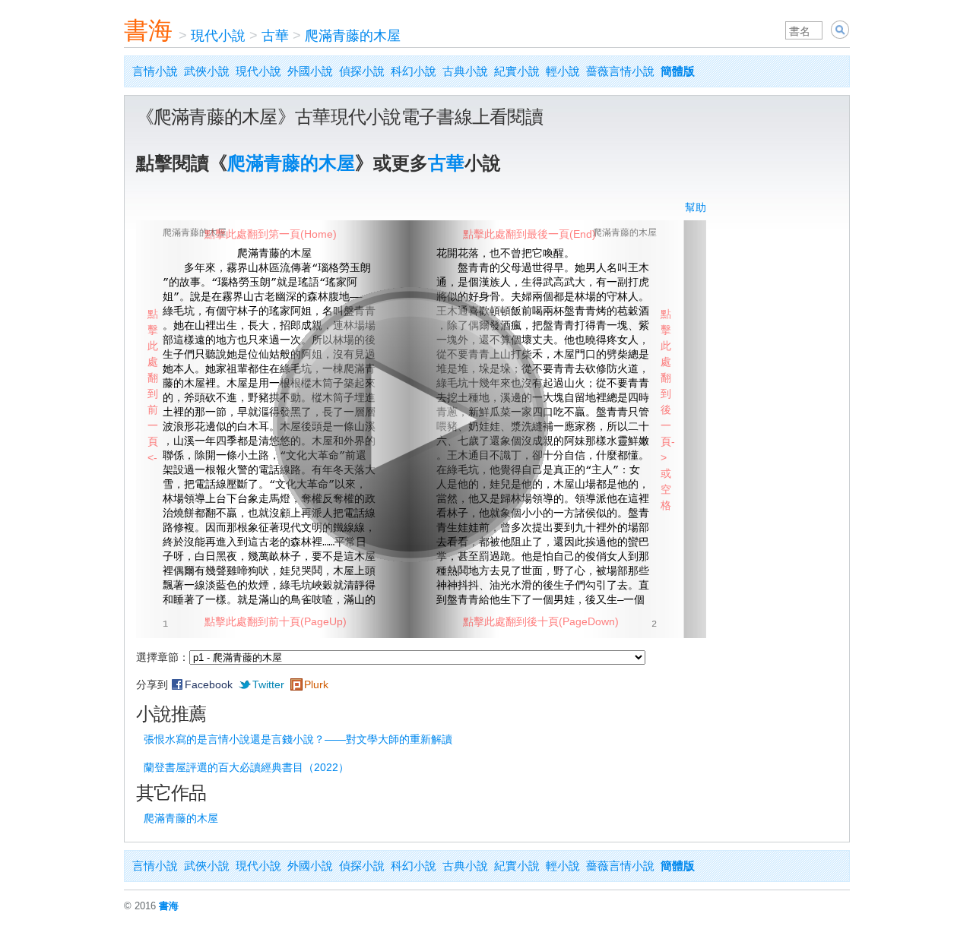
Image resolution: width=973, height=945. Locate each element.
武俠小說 (207, 71)
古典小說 (465, 71)
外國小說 (310, 71)
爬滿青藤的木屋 (353, 35)
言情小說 (155, 71)
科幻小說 (413, 71)
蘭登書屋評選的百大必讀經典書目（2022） (246, 767)
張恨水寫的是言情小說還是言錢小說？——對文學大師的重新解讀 (298, 739)
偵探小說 (362, 71)
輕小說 (563, 71)
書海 (148, 30)
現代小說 (218, 35)
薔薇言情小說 (620, 71)
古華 (275, 35)
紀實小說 (517, 71)
